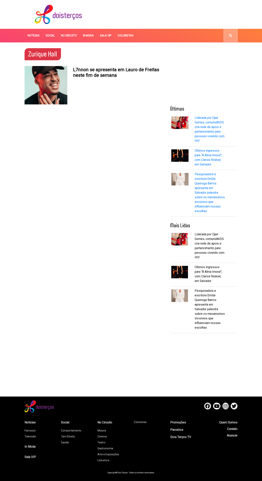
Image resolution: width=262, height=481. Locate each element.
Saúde (65, 442)
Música (101, 430)
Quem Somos (228, 422)
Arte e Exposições (108, 454)
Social (50, 35)
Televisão (30, 436)
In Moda (88, 35)
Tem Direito (68, 436)
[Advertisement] (167, 14)
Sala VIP (105, 35)
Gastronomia (105, 448)
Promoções (178, 422)
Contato (232, 429)
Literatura (103, 460)
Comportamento (71, 430)
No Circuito (69, 35)
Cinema (102, 436)
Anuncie (232, 435)
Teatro (101, 442)
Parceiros (176, 429)
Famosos (30, 430)
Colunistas (125, 35)
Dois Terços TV (180, 437)
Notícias (34, 35)
